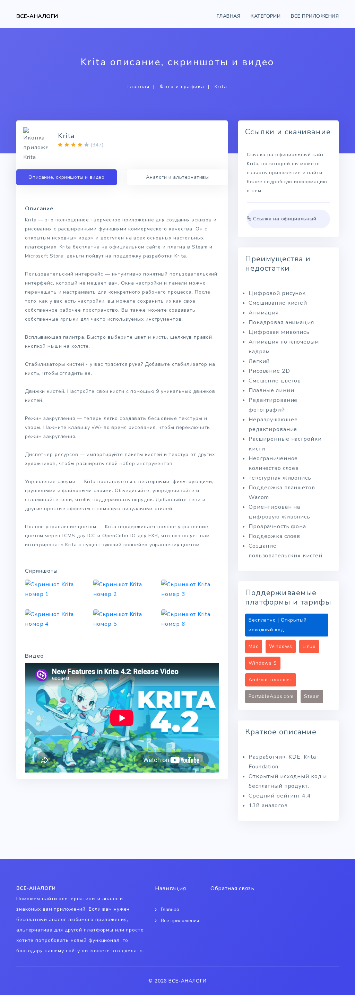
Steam (312, 696)
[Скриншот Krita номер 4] (54, 619)
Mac (254, 646)
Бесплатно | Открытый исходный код (278, 625)
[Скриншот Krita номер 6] (190, 619)
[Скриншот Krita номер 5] (122, 619)
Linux (309, 646)
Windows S (263, 663)
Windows (280, 646)
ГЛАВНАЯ (228, 16)
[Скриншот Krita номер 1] (54, 589)
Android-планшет (271, 679)
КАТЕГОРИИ (265, 16)
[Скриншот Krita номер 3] (190, 589)
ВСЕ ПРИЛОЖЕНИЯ (315, 16)
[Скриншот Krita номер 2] (122, 589)
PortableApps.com (271, 696)
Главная (138, 86)
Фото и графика (182, 86)
